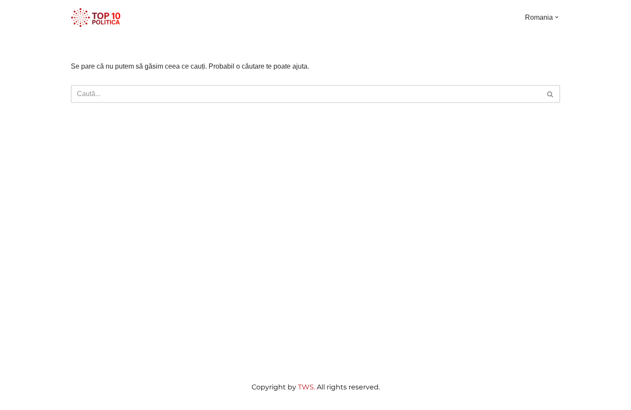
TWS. (306, 387)
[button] (556, 17)
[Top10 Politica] (96, 17)
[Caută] (550, 94)
